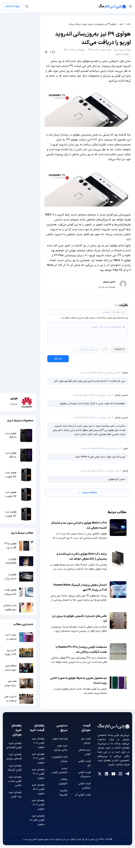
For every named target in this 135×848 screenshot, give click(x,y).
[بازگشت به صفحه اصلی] (112, 6)
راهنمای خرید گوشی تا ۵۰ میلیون (37, 789)
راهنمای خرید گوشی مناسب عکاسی (15, 781)
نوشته (122, 49)
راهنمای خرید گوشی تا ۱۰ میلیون (37, 743)
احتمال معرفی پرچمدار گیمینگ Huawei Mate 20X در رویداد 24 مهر (80, 587)
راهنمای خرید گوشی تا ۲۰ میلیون (37, 758)
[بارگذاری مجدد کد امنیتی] (105, 349)
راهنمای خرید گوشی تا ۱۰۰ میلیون (37, 805)
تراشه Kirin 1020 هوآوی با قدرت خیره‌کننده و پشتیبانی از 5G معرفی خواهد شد (82, 556)
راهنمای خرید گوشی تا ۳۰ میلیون (37, 774)
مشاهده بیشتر (89, 492)
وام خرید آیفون (60, 739)
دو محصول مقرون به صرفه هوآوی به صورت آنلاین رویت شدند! (78, 680)
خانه (129, 24)
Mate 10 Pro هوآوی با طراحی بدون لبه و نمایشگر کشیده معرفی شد (79, 525)
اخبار (121, 24)
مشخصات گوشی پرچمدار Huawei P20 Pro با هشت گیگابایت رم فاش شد (81, 649)
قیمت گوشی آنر (83, 795)
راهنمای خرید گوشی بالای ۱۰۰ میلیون (36, 820)
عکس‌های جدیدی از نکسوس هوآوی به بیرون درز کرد (79, 618)
